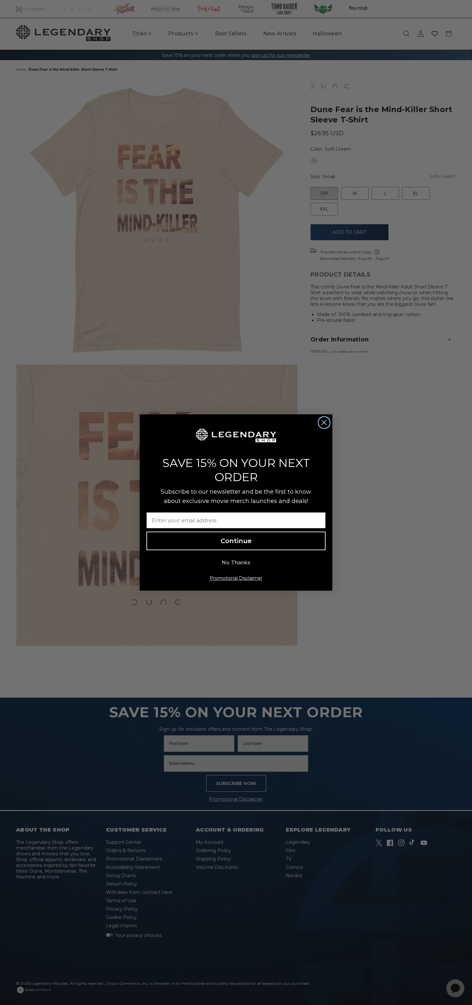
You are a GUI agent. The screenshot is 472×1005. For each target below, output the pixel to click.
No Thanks (236, 563)
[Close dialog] (324, 422)
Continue (236, 541)
